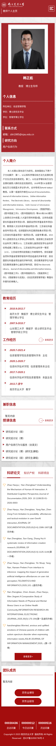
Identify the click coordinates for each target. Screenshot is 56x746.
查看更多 (49, 340)
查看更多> (28, 656)
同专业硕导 (28, 701)
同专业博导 (28, 692)
